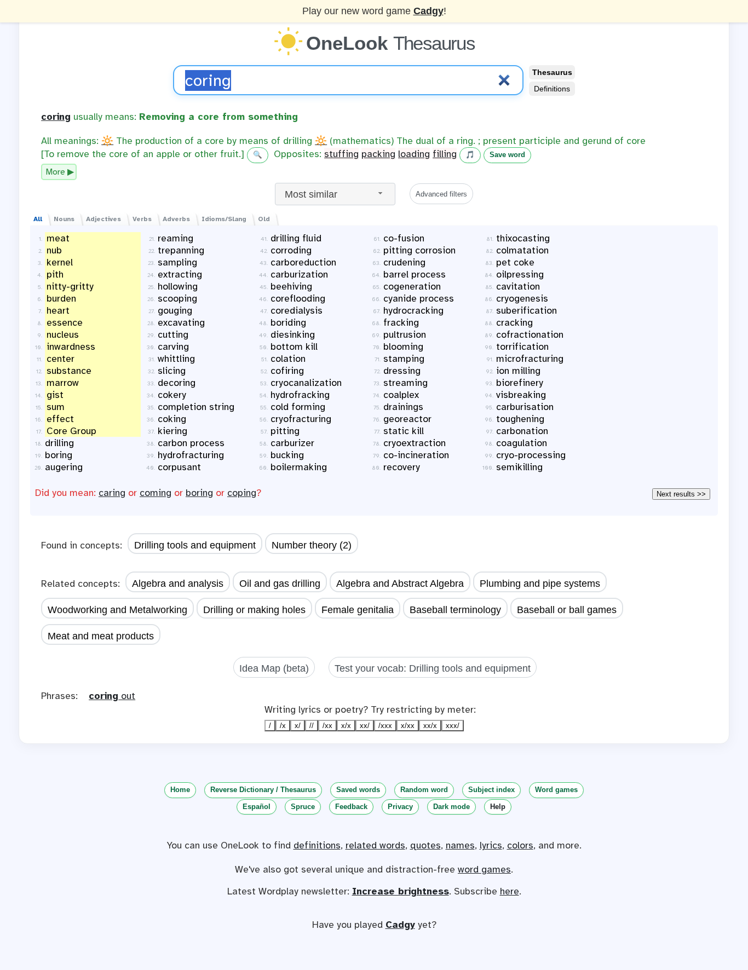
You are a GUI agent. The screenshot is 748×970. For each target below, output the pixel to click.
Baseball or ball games (567, 609)
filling (445, 154)
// (311, 725)
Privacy (400, 806)
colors (520, 845)
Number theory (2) (312, 545)
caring (112, 493)
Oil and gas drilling (279, 583)
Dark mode (451, 806)
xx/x (430, 725)
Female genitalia (357, 609)
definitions (317, 845)
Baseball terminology (455, 609)
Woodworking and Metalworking (117, 609)
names (460, 845)
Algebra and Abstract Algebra (400, 583)
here (509, 891)
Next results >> (681, 494)
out (112, 696)
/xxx (385, 725)
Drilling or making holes (254, 609)
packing (378, 154)
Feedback (351, 806)
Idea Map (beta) (274, 668)
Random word (424, 790)
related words (375, 845)
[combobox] (335, 194)
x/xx (408, 725)
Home (180, 790)
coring (56, 117)
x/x (346, 725)
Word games (556, 790)
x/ (298, 725)
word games (484, 869)
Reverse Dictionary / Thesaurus (263, 790)
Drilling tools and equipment (195, 545)
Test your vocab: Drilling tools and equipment (433, 668)
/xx (327, 725)
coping (241, 493)
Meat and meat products (101, 636)
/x (283, 725)
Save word (507, 155)
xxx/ (452, 725)
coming (155, 493)
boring (199, 493)
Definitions (552, 88)
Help (497, 806)
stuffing (341, 154)
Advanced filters (441, 194)
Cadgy (428, 10)
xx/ (365, 725)
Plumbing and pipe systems (540, 583)
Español (257, 806)
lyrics (491, 845)
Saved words (358, 790)
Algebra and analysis (177, 583)
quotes (425, 845)
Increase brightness (400, 891)
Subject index (491, 790)
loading (414, 154)
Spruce (303, 806)
